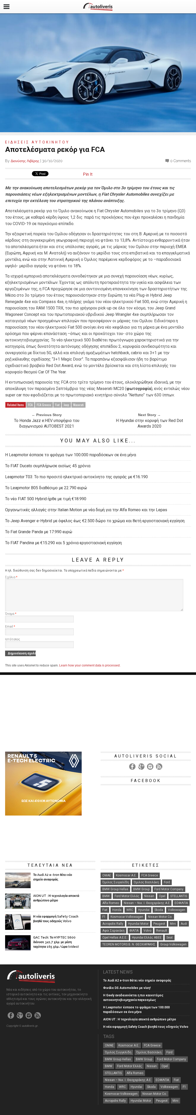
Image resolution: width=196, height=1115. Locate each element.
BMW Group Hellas (115, 889)
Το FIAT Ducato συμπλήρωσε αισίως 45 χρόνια (47, 465)
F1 (104, 917)
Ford (167, 882)
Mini (173, 924)
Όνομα (10, 614)
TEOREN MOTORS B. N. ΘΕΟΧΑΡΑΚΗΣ (128, 944)
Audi (184, 924)
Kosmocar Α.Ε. (126, 875)
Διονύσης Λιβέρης (25, 161)
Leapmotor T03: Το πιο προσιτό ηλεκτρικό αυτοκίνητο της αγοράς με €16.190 (76, 476)
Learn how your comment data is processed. (89, 665)
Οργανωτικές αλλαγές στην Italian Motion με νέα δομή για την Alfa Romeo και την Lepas (86, 509)
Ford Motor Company (168, 889)
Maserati (78, 405)
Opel (162, 896)
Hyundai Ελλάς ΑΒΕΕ (147, 937)
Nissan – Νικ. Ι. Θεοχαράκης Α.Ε (147, 903)
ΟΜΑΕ (106, 875)
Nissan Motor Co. (160, 917)
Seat (169, 937)
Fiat (57, 405)
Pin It (87, 174)
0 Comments (180, 161)
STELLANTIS (178, 896)
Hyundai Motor (138, 924)
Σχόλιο (11, 577)
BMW (106, 896)
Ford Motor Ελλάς (127, 896)
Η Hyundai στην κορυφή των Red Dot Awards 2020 (149, 423)
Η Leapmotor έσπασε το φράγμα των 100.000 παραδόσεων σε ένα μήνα (70, 454)
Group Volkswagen (173, 944)
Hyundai (144, 910)
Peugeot (159, 924)
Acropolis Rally (112, 924)
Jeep (66, 405)
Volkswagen (176, 910)
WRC (129, 910)
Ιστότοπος (12, 639)
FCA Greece (44, 405)
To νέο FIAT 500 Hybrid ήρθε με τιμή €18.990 (45, 498)
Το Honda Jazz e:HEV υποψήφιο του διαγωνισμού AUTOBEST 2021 (46, 423)
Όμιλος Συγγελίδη (115, 882)
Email (10, 626)
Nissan (149, 896)
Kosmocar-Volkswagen (127, 917)
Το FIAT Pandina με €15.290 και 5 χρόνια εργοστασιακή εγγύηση (63, 542)
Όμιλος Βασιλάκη (146, 882)
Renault (161, 930)
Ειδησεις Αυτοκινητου (37, 142)
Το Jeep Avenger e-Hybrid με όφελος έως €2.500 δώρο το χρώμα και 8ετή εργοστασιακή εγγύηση (95, 520)
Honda (116, 910)
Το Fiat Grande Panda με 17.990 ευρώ (38, 531)
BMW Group (141, 889)
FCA (30, 405)
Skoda (158, 910)
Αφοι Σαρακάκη (113, 930)
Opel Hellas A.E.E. (114, 937)
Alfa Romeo (110, 903)
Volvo (147, 930)
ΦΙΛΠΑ (134, 930)
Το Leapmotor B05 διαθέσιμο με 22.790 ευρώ (46, 487)
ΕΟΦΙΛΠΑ (181, 903)
